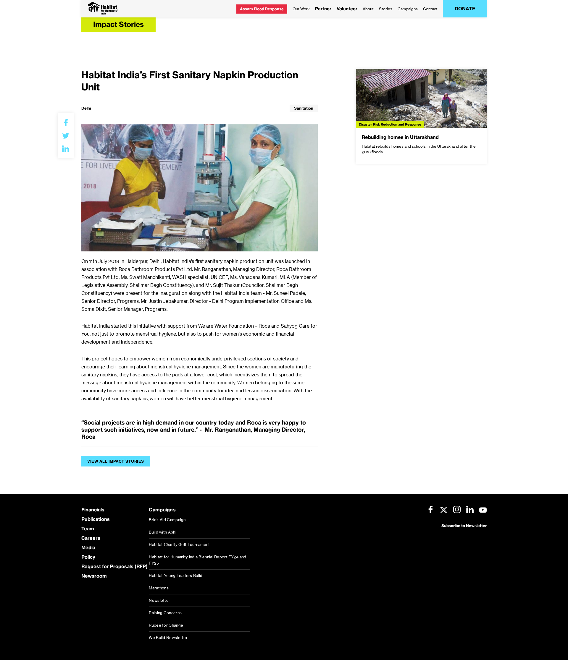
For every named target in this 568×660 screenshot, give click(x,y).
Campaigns (408, 8)
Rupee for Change (166, 625)
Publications (95, 519)
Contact (430, 8)
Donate (465, 9)
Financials (92, 510)
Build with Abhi (162, 532)
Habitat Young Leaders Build (175, 575)
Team (87, 528)
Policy (88, 557)
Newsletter (159, 600)
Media (88, 547)
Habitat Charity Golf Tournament (179, 544)
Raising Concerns (165, 612)
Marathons (159, 588)
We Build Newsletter (168, 637)
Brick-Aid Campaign (167, 519)
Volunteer (347, 9)
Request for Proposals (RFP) (114, 566)
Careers (90, 538)
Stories (385, 8)
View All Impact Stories (115, 461)
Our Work (301, 8)
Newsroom (94, 576)
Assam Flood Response (262, 8)
